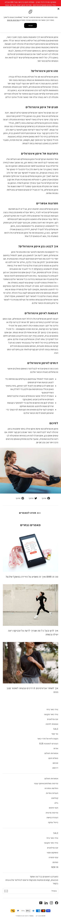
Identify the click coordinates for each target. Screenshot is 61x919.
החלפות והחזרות (51, 788)
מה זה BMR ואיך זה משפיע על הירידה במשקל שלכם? (32, 576)
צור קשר (54, 733)
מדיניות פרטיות (52, 812)
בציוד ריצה (33, 335)
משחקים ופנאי (52, 852)
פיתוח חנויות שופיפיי (22, 916)
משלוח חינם (53, 758)
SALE (55, 729)
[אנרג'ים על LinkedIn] (46, 902)
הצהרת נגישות (52, 817)
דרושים (55, 767)
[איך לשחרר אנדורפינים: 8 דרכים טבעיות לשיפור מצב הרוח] (30, 663)
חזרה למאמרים (28, 512)
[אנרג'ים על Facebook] (56, 902)
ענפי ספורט (53, 857)
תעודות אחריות (52, 793)
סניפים (55, 763)
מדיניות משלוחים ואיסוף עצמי (46, 783)
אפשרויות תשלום (51, 753)
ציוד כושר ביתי (52, 709)
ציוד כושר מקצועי (51, 714)
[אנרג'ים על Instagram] (51, 902)
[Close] (58, 8)
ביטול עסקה (53, 822)
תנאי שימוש (53, 807)
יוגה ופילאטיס (52, 719)
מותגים (55, 862)
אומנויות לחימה (52, 724)
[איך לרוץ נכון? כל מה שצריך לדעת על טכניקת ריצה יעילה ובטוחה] (30, 605)
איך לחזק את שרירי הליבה (37, 262)
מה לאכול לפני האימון (26, 385)
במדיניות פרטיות (13, 20)
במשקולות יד (37, 268)
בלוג (56, 802)
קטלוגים (54, 798)
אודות (55, 748)
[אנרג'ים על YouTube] (40, 902)
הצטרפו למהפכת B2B (48, 743)
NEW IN (54, 867)
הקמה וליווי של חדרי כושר (47, 738)
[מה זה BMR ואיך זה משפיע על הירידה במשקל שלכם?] (30, 551)
